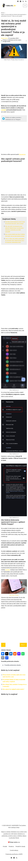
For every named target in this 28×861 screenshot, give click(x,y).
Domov (2, 12)
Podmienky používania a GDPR (14, 854)
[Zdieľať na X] (6, 653)
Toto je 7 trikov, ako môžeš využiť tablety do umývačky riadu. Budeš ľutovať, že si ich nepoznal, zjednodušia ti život (14, 240)
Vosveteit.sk (22, 154)
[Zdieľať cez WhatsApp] (23, 653)
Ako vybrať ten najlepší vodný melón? (13, 689)
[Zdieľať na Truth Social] (19, 653)
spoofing (7, 569)
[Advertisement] (14, 80)
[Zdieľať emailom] (2, 657)
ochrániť (3, 110)
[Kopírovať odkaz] (6, 657)
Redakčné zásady (20, 846)
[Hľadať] (26, 1)
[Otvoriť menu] (25, 5)
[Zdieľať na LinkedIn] (10, 653)
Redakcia (11, 846)
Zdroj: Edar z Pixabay (14, 595)
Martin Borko (4, 38)
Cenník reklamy (14, 850)
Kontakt (5, 846)
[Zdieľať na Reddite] (15, 653)
